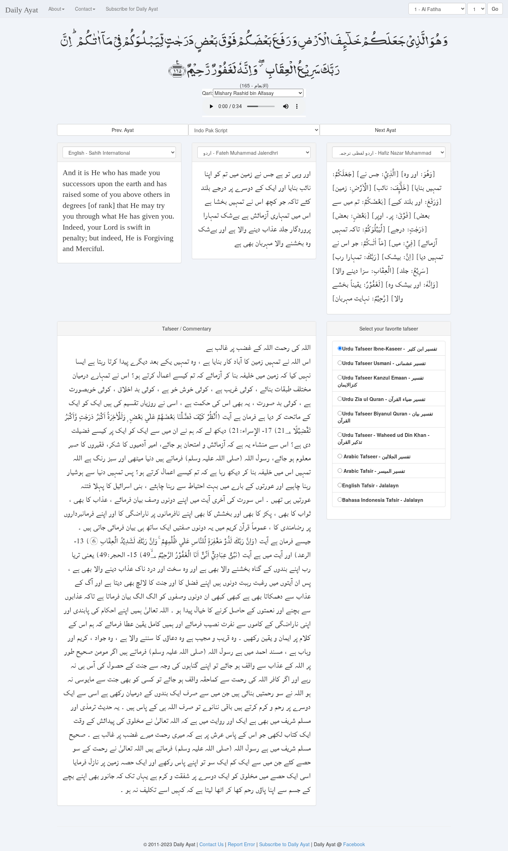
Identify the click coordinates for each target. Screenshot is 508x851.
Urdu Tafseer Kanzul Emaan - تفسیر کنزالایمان (381, 381)
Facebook (354, 844)
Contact (83, 8)
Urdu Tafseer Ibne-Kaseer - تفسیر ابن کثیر (389, 348)
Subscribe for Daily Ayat (132, 8)
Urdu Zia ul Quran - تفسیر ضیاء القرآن (383, 398)
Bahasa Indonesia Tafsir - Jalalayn (382, 499)
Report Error (241, 844)
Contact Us (212, 844)
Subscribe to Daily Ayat (284, 844)
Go (495, 8)
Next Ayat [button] (385, 129)
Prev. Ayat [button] (123, 129)
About (54, 8)
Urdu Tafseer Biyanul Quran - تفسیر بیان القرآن (385, 417)
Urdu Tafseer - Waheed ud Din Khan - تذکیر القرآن (384, 438)
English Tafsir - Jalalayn (370, 485)
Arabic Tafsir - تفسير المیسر (373, 470)
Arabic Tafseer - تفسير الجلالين (376, 456)
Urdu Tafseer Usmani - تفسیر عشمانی (384, 363)
